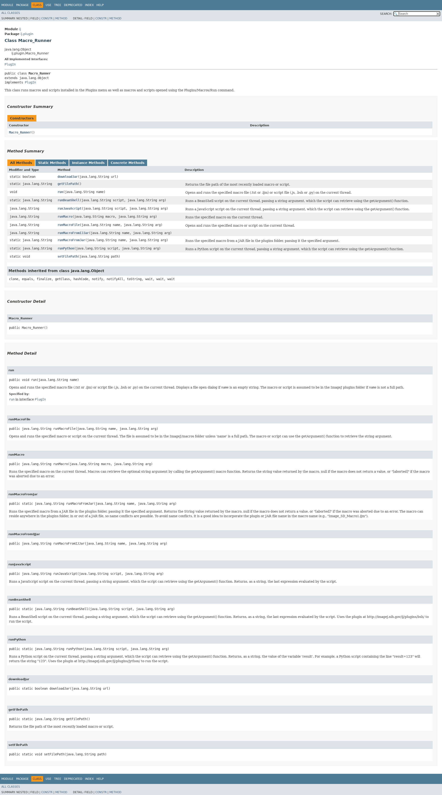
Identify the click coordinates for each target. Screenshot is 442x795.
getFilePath (68, 184)
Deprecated (73, 5)
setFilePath (68, 256)
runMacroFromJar (71, 240)
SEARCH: (386, 13)
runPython (66, 248)
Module (7, 5)
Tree (57, 5)
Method (61, 18)
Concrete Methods (127, 163)
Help (100, 5)
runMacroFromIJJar (73, 233)
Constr (46, 18)
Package (22, 5)
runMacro (65, 216)
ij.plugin (26, 34)
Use (48, 5)
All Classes (10, 13)
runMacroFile (69, 225)
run (60, 192)
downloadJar (68, 176)
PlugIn (10, 64)
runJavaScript (69, 208)
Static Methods (52, 163)
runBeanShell (69, 200)
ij (20, 29)
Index (89, 5)
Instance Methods (88, 163)
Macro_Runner (20, 132)
